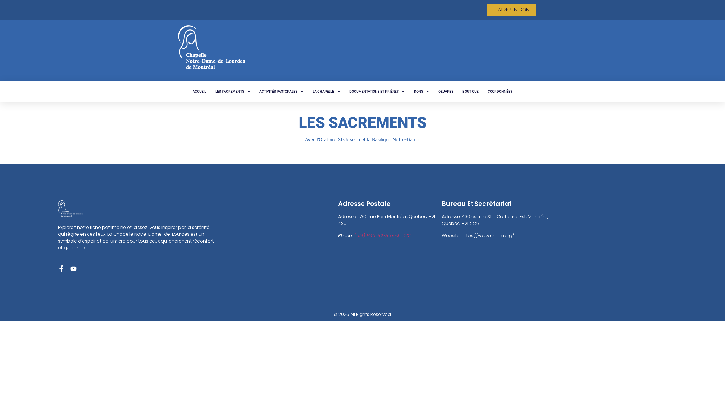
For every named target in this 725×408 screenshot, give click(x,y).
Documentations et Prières (374, 92)
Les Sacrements (229, 92)
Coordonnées (500, 92)
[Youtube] (73, 268)
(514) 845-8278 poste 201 (382, 235)
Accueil (199, 92)
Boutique (470, 92)
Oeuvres (445, 92)
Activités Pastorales (278, 92)
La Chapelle (323, 92)
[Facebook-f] (61, 268)
